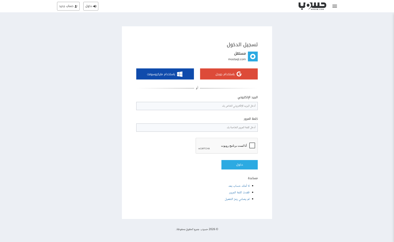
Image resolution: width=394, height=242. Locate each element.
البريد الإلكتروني (248, 97)
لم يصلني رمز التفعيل (237, 199)
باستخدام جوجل (225, 74)
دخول (239, 164)
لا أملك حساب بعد (239, 186)
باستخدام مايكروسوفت (161, 74)
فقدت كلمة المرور (239, 192)
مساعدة (253, 178)
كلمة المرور (251, 118)
